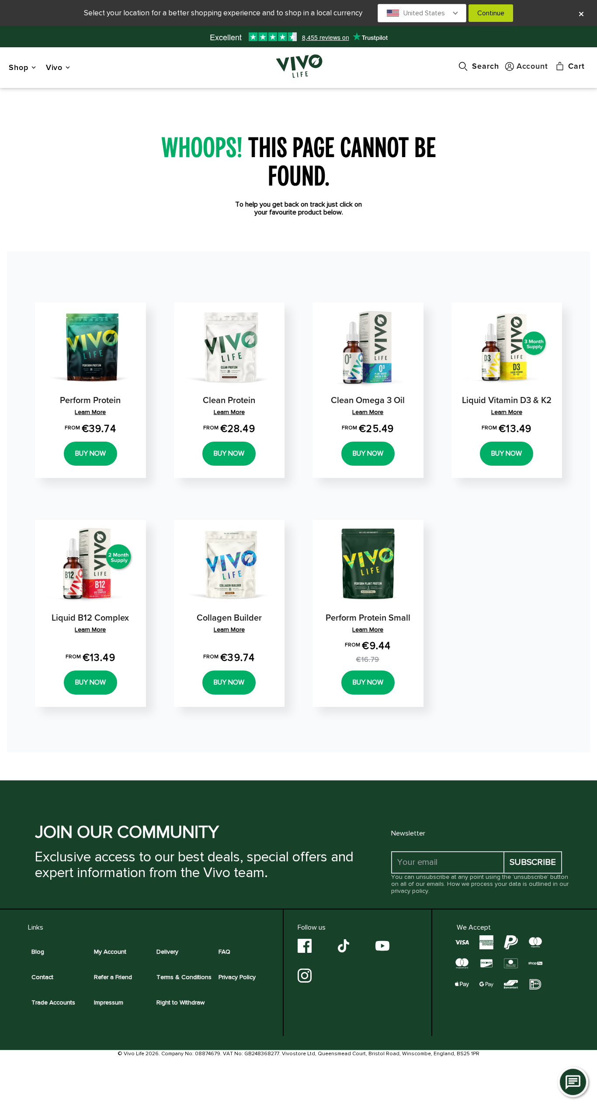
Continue (490, 13)
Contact (42, 977)
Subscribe (533, 862)
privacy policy (409, 891)
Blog (37, 951)
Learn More (90, 412)
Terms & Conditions (184, 977)
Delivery (167, 951)
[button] (422, 13)
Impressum (108, 1002)
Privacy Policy (237, 977)
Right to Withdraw (180, 1002)
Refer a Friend (113, 977)
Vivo (54, 67)
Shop (18, 67)
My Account (110, 951)
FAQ (224, 951)
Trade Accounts (53, 1002)
